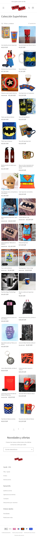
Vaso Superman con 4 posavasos (26, 93)
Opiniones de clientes (9, 494)
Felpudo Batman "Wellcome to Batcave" (8, 243)
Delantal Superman (23, 242)
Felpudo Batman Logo (24, 217)
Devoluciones (7, 479)
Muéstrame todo (8, 517)
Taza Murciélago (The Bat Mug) (8, 292)
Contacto (6, 498)
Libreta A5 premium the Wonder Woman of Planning (8, 394)
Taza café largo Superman (25, 141)
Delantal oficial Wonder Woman (8, 69)
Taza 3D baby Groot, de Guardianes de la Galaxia (9, 192)
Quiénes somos (7, 490)
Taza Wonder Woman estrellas (8, 419)
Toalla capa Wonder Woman (7, 117)
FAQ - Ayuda (6, 472)
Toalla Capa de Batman (6, 141)
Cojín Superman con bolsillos (26, 192)
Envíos (5, 475)
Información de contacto (29, 532)
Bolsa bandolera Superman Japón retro (9, 218)
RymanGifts (7, 532)
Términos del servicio (19, 535)
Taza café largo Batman (24, 117)
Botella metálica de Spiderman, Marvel (8, 166)
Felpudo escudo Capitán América (9, 93)
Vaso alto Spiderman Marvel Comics (27, 45)
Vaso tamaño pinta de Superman (9, 45)
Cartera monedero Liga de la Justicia (25, 369)
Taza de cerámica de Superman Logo (26, 292)
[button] (3, 8)
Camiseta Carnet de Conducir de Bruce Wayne (9, 318)
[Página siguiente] (23, 429)
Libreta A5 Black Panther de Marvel (27, 343)
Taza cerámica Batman (6, 268)
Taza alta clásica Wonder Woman (26, 419)
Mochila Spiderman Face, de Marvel (27, 317)
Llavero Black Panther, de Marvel (9, 368)
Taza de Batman (22, 69)
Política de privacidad (17, 532)
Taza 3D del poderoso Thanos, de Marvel (9, 343)
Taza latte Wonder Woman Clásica (27, 393)
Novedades (6, 513)
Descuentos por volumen (10, 502)
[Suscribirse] (31, 450)
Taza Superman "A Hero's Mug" (26, 268)
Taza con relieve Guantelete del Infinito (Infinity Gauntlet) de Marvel (26, 167)
